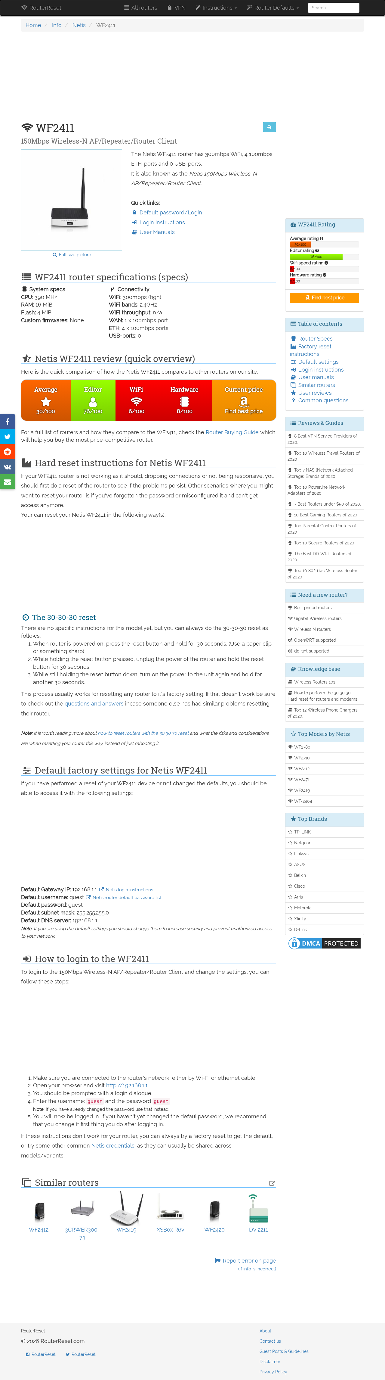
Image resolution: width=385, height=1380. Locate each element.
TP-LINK (302, 831)
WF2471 (301, 779)
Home (33, 25)
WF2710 (301, 757)
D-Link (300, 929)
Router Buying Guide (232, 432)
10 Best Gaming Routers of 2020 (325, 514)
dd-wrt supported (311, 650)
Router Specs (315, 338)
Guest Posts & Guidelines (284, 1351)
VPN (179, 8)
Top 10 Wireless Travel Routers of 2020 (324, 456)
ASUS (299, 864)
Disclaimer (270, 1361)
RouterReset (44, 8)
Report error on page (248, 1264)
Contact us (270, 1341)
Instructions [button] (218, 8)
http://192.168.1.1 (127, 1085)
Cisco (299, 886)
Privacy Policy (273, 1371)
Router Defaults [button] (274, 8)
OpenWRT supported (314, 640)
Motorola (302, 907)
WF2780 (301, 746)
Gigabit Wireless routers (317, 618)
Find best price (327, 298)
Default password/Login (170, 212)
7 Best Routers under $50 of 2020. (327, 503)
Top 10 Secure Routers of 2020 (323, 542)
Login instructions (161, 222)
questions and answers (95, 703)
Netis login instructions (129, 889)
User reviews (314, 393)
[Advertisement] (148, 80)
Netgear (301, 842)
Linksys (301, 853)
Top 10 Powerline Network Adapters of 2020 (317, 490)
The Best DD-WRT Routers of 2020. (320, 556)
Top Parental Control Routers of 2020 (322, 528)
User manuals (315, 377)
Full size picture (74, 254)
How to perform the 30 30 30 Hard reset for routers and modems (322, 696)
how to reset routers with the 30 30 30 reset (143, 733)
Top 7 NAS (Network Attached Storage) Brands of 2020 (320, 473)
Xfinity (299, 918)
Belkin (299, 875)
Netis (79, 25)
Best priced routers (312, 607)
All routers (143, 8)
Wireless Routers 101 (314, 681)
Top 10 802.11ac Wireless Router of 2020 (323, 573)
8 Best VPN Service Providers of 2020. (322, 439)
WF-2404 (302, 801)
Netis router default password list (126, 897)
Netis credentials (112, 1145)
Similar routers (316, 385)
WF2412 (301, 768)
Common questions (323, 400)
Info (57, 25)
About (265, 1331)
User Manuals (156, 232)
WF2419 (301, 790)
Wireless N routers (312, 629)
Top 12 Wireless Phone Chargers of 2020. (323, 713)
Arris (298, 896)
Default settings (318, 362)
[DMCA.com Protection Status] (324, 942)
